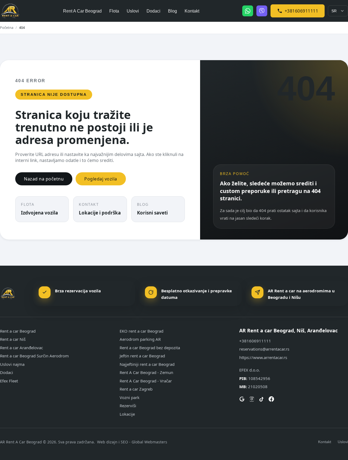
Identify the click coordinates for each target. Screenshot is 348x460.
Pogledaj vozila (100, 179)
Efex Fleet (9, 381)
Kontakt (192, 11)
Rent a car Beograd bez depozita (150, 347)
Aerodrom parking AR (140, 339)
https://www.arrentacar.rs (263, 357)
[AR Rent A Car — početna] (10, 11)
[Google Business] (242, 399)
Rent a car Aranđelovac (21, 347)
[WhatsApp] (247, 10)
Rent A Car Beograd (82, 11)
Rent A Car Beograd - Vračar (146, 381)
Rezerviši (128, 405)
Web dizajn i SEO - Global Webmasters (132, 441)
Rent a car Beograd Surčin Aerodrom (34, 355)
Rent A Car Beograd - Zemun (146, 372)
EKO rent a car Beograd (141, 331)
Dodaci (153, 11)
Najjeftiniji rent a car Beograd (147, 364)
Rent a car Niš (13, 339)
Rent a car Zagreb (136, 389)
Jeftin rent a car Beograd (142, 355)
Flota (114, 11)
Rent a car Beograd (18, 331)
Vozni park (129, 397)
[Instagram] (251, 399)
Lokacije (127, 414)
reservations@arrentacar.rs (264, 349)
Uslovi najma (12, 364)
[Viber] (261, 10)
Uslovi (133, 11)
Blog (172, 11)
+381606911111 (301, 11)
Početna (6, 27)
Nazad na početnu (44, 179)
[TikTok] (261, 399)
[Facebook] (271, 399)
